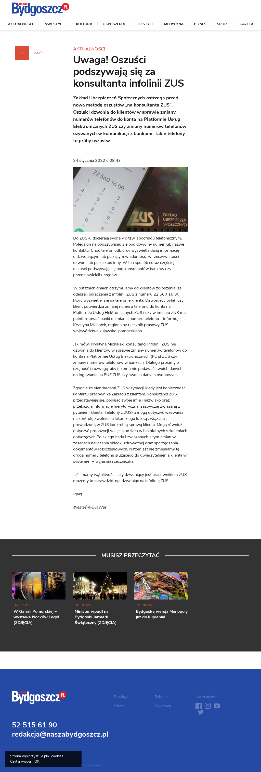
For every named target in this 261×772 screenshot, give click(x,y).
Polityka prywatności (87, 765)
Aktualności (20, 24)
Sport (223, 24)
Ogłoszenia (114, 24)
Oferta (119, 705)
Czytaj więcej (21, 761)
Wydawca (163, 705)
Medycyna (174, 24)
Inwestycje (55, 24)
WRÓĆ (39, 53)
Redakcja (121, 696)
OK (37, 761)
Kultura (84, 24)
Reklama (161, 696)
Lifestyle (145, 24)
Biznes (200, 24)
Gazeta (246, 24)
